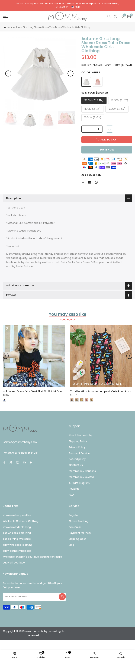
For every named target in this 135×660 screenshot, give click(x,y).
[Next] (70, 73)
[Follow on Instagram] (17, 462)
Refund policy (77, 459)
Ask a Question (91, 175)
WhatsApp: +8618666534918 (21, 452)
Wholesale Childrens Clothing (20, 521)
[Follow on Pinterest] (31, 462)
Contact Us (76, 465)
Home (6, 27)
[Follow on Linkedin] (24, 462)
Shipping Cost (77, 539)
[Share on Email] (89, 182)
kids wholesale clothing (17, 533)
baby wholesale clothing (17, 545)
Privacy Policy (77, 447)
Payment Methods (80, 533)
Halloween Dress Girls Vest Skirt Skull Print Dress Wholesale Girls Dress (48, 391)
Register (74, 515)
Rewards (74, 489)
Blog (71, 545)
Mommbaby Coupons (82, 471)
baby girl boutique (14, 562)
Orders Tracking (78, 521)
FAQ (71, 494)
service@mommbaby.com (20, 442)
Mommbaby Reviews (81, 477)
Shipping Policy (78, 441)
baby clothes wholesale (17, 551)
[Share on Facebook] (83, 182)
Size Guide (75, 527)
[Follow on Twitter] (10, 462)
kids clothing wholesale (17, 539)
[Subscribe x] (62, 596)
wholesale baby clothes (17, 515)
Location (63, 6)
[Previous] (8, 73)
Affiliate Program (79, 483)
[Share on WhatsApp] (96, 182)
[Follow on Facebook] (4, 462)
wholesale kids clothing (17, 527)
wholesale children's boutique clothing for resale (32, 557)
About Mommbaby (80, 435)
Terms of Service (79, 453)
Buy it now (107, 149)
